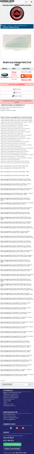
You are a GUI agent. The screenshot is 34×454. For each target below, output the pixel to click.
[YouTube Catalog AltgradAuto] (17, 428)
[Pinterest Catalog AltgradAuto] (23, 428)
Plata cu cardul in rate (9, 416)
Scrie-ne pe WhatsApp (13, 444)
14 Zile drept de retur (9, 414)
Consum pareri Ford (8, 399)
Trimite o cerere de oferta (12, 448)
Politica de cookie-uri (9, 405)
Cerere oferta (7, 401)
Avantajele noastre (10, 412)
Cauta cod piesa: (7, 384)
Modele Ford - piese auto (10, 394)
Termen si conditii (8, 404)
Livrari (5, 402)
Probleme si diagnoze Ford (11, 396)
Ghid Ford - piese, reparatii (10, 397)
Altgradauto (8, 390)
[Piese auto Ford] (7, 1)
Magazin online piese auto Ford (12, 392)
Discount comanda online (10, 417)
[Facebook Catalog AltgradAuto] (11, 428)
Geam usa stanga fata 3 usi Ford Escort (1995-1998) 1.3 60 (14, 166)
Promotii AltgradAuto (9, 419)
